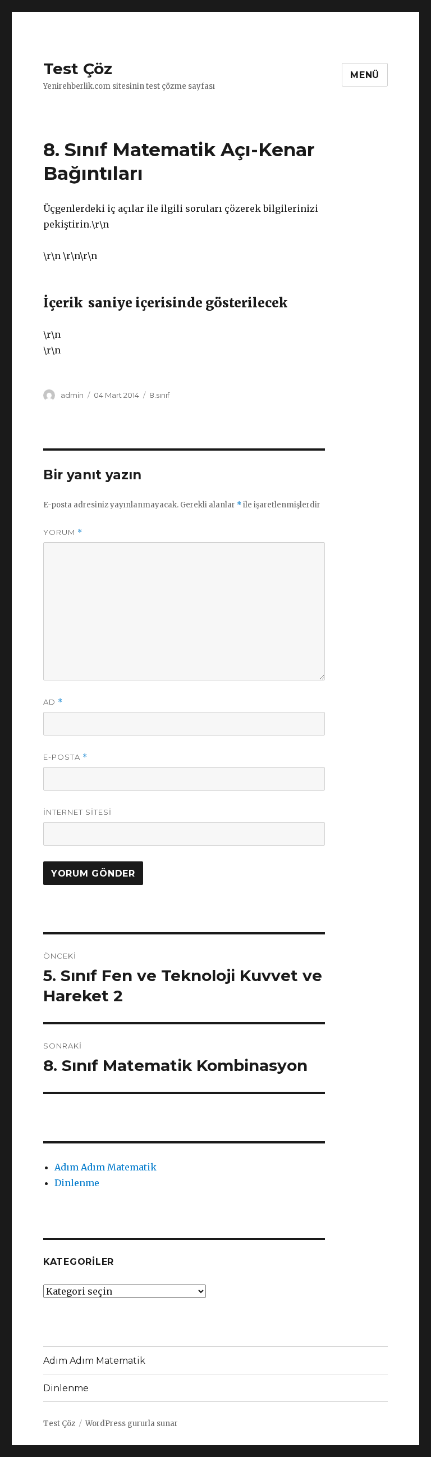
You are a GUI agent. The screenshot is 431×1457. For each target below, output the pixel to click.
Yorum (62, 532)
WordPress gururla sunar (131, 1423)
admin (72, 395)
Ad (53, 702)
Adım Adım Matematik (105, 1167)
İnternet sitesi (77, 811)
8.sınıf (159, 395)
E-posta (65, 757)
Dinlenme (76, 1182)
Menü (364, 75)
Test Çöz (77, 68)
